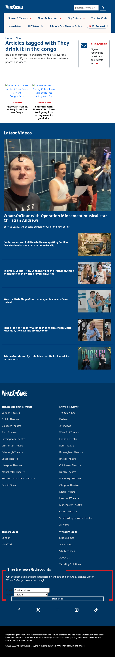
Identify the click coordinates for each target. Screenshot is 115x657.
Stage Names (66, 537)
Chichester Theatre (12, 445)
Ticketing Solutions (70, 564)
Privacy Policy (63, 645)
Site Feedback (67, 551)
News (19, 38)
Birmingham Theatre (13, 439)
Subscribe (57, 598)
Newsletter (15, 26)
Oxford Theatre (68, 511)
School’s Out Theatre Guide (66, 26)
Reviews (63, 419)
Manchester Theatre (13, 472)
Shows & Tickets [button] (18, 18)
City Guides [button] (75, 18)
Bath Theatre (9, 432)
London (6, 537)
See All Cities (9, 485)
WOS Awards (35, 26)
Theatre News (67, 412)
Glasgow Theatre (11, 425)
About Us (64, 557)
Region (10, 594)
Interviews (44, 102)
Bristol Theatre (67, 458)
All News (64, 524)
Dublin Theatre (10, 419)
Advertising (65, 544)
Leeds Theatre (10, 458)
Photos (17, 102)
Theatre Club (99, 18)
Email (10, 590)
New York (7, 544)
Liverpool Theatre (12, 465)
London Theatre (11, 412)
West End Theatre (69, 432)
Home (8, 38)
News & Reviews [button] (48, 18)
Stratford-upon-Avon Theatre (18, 478)
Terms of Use (78, 645)
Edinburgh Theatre (12, 452)
